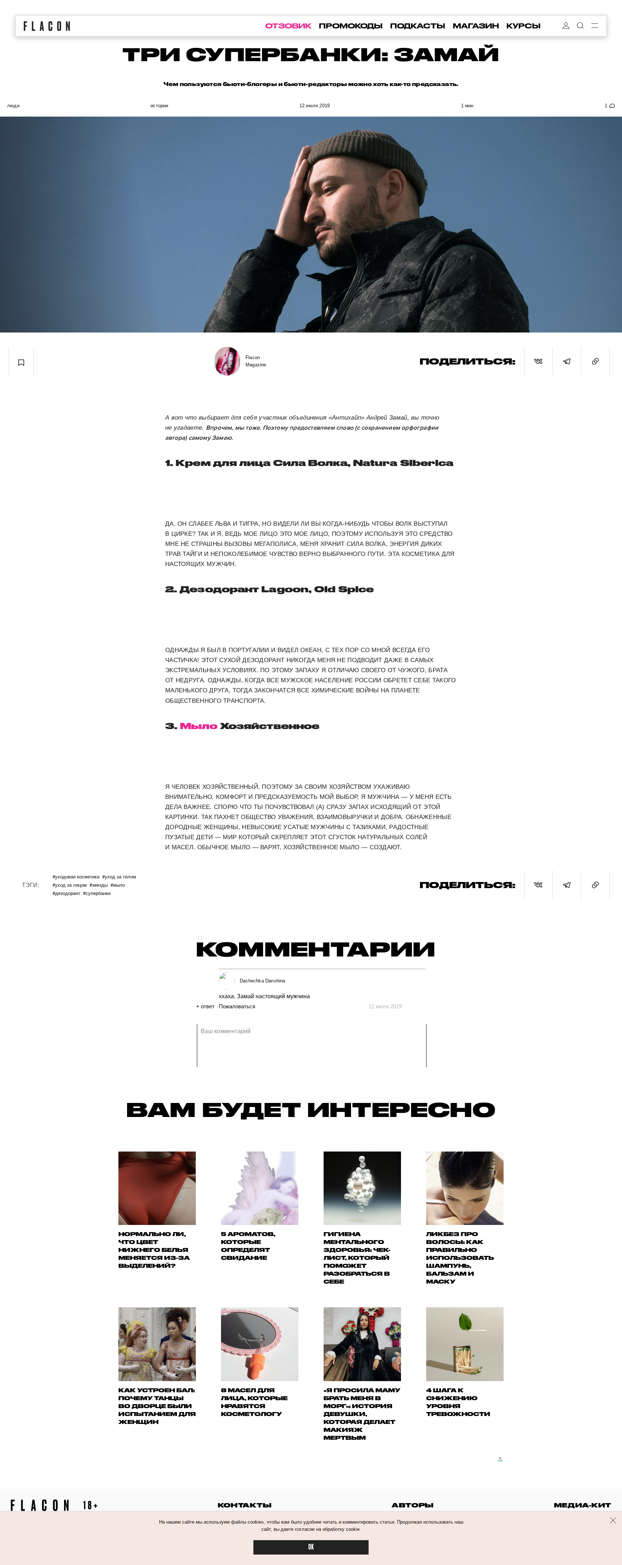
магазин (476, 26)
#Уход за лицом (70, 884)
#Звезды (99, 884)
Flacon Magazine (255, 361)
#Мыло (118, 884)
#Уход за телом (119, 876)
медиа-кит (582, 1505)
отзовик (288, 26)
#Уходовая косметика (76, 876)
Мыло (198, 726)
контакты (245, 1505)
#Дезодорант (66, 893)
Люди (13, 105)
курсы (523, 26)
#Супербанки (97, 893)
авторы (413, 1505)
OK (311, 1547)
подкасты (417, 26)
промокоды (351, 26)
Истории (159, 105)
